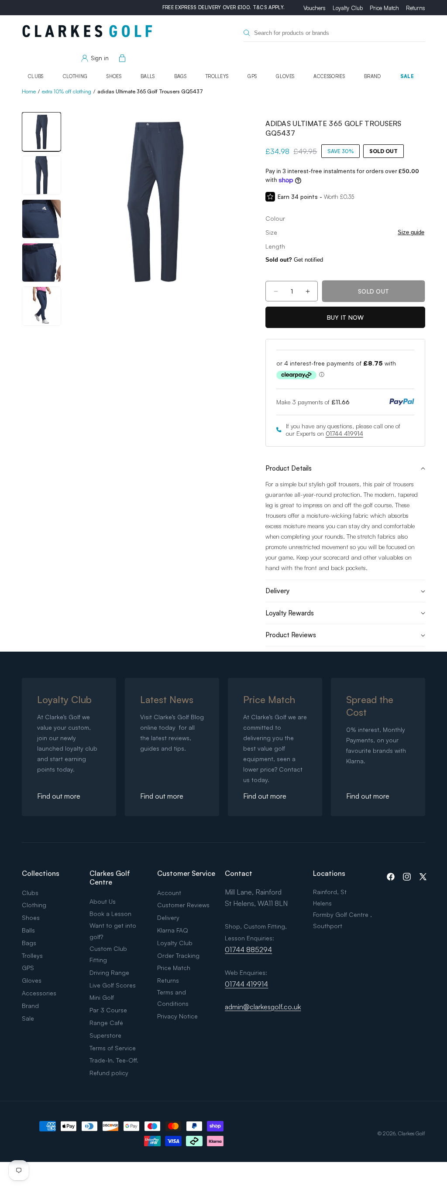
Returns (415, 7)
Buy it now (345, 317)
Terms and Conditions (173, 997)
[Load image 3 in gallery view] (41, 219)
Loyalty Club (348, 7)
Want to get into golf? (112, 931)
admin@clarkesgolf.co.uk (263, 1006)
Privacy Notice (177, 1016)
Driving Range (109, 972)
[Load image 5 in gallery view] (41, 306)
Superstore (105, 1035)
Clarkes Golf (411, 1133)
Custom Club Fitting (108, 954)
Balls (148, 76)
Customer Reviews (183, 905)
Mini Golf (101, 997)
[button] (120, 58)
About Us (102, 901)
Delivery (168, 917)
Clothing (75, 76)
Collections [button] (40, 873)
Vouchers (314, 7)
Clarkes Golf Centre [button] (109, 877)
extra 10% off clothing (66, 91)
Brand (372, 76)
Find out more (58, 796)
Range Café (106, 1022)
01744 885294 (248, 949)
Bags (180, 76)
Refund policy (108, 1072)
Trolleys (217, 76)
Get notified (294, 259)
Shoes (114, 76)
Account (169, 892)
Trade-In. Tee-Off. (113, 1060)
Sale (407, 76)
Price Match (384, 7)
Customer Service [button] (186, 873)
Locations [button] (329, 873)
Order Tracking (178, 955)
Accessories (329, 76)
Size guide (411, 232)
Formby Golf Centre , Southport (342, 920)
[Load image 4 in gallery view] (41, 262)
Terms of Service (112, 1048)
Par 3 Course (108, 1010)
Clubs (36, 76)
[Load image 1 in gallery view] (41, 131)
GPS (252, 76)
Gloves (285, 76)
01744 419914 (344, 433)
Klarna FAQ (172, 930)
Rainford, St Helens (330, 897)
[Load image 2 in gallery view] (41, 175)
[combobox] (334, 33)
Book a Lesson (110, 913)
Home (29, 91)
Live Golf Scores (112, 985)
